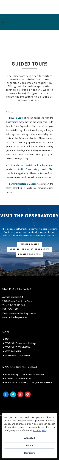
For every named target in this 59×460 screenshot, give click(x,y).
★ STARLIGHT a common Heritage (19, 343)
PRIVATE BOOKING (29, 244)
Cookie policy (40, 430)
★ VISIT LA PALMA (11, 351)
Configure (29, 453)
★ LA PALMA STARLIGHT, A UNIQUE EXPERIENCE (27, 382)
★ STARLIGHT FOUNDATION (16, 347)
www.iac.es (18, 93)
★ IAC (5, 339)
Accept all (29, 438)
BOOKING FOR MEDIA (29, 254)
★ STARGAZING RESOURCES (16, 378)
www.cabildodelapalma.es (14, 317)
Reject (29, 445)
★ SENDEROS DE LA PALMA (16, 355)
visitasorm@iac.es (18, 158)
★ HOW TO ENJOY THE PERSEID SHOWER (23, 374)
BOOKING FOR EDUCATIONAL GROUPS (29, 249)
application (23, 173)
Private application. (28, 138)
